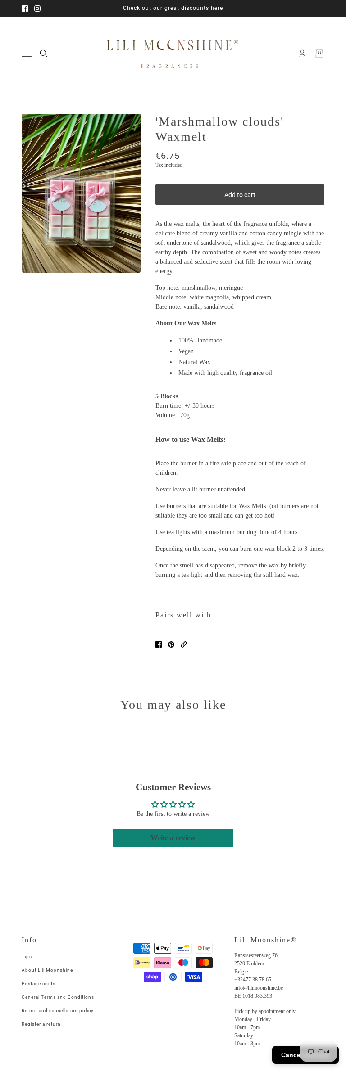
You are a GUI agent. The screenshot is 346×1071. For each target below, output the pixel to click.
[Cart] (319, 53)
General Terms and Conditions (58, 996)
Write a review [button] (173, 838)
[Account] (302, 53)
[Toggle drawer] (27, 54)
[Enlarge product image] (81, 193)
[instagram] (37, 9)
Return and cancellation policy (58, 1010)
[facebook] (25, 9)
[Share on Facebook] (159, 644)
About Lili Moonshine (47, 970)
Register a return (41, 1024)
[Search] (44, 53)
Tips (27, 956)
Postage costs (38, 983)
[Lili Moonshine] (173, 53)
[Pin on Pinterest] (171, 644)
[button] (184, 644)
